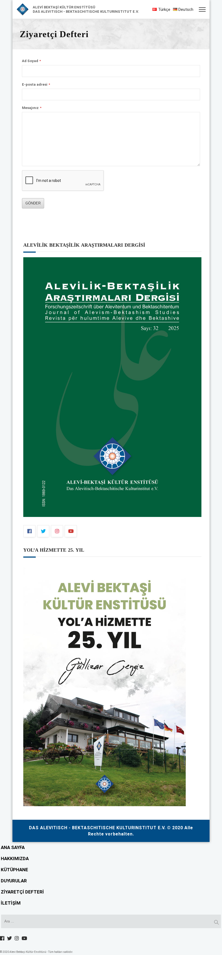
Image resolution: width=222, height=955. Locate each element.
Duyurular (14, 880)
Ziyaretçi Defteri (22, 892)
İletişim (11, 903)
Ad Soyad (31, 61)
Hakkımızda (15, 858)
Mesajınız (31, 108)
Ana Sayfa (13, 847)
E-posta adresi (36, 84)
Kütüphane (14, 869)
